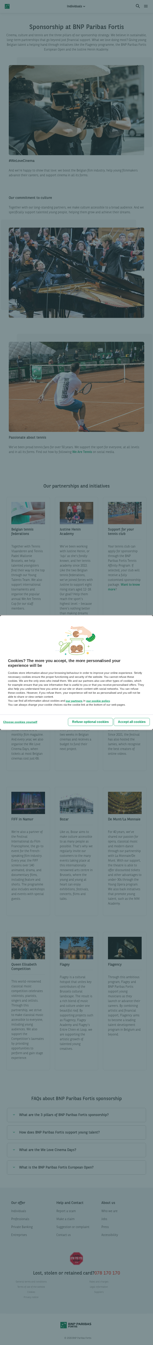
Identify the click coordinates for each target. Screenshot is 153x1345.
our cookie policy (98, 700)
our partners (74, 700)
